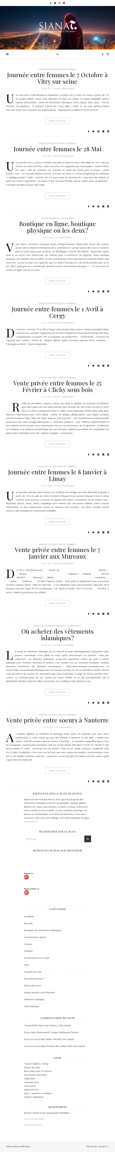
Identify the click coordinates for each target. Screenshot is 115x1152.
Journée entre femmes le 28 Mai (57, 149)
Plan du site (91, 1146)
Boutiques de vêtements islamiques (57, 626)
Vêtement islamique (34, 999)
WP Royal (25, 1146)
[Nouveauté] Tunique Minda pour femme (57, 1032)
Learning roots (31, 1082)
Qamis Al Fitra (31, 1089)
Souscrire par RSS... (33, 1124)
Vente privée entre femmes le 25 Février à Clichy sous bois (57, 386)
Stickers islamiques (33, 1096)
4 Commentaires (63, 237)
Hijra (26, 964)
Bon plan (28, 923)
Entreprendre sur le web (57, 218)
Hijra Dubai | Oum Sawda (57, 1025)
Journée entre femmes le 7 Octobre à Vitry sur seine (57, 78)
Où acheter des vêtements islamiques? (57, 634)
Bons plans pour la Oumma (38, 1071)
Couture (28, 944)
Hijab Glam (29, 1078)
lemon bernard (32, 1039)
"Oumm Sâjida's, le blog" (36, 1063)
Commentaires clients (35, 937)
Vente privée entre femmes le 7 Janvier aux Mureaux (57, 552)
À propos (102, 1146)
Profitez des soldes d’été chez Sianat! (65, 1046)
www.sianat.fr (31, 821)
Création (28, 950)
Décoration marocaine (35, 1074)
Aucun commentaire (64, 88)
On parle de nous (33, 971)
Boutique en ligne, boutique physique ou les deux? (57, 227)
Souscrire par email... (34, 1118)
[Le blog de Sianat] (57, 26)
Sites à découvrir (32, 985)
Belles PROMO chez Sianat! (60, 1039)
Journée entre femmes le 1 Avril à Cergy (57, 312)
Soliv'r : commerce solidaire (38, 1093)
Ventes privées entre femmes (57, 69)
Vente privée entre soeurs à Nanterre (57, 720)
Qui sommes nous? (34, 978)
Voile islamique (31, 1006)
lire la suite (57, 120)
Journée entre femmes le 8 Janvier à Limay (57, 475)
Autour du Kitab (32, 1067)
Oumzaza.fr (30, 1085)
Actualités (29, 916)
